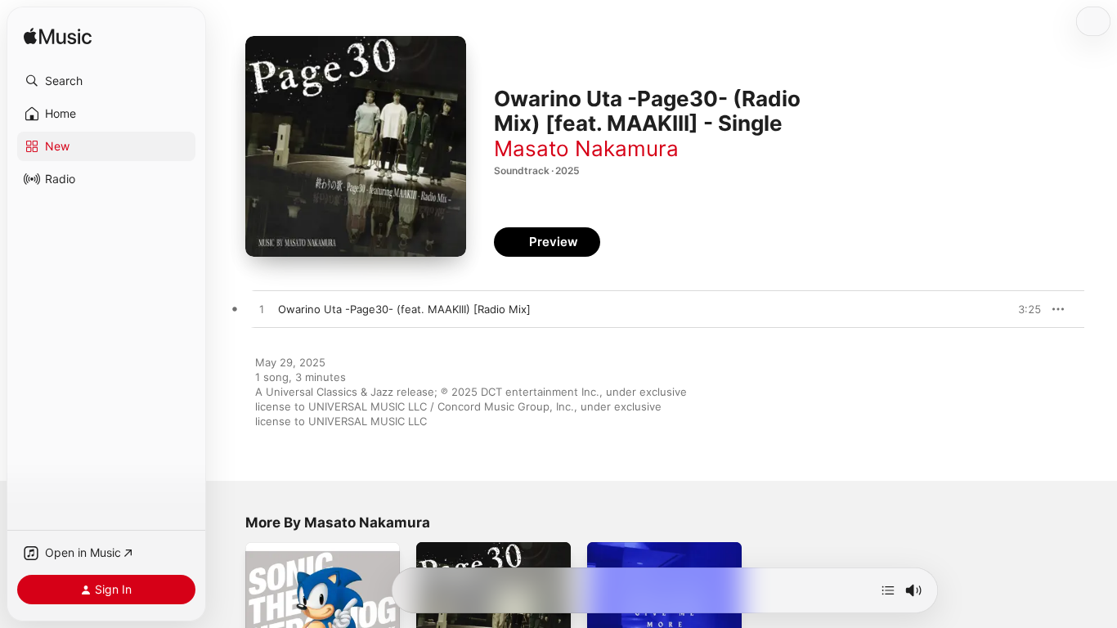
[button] (106, 81)
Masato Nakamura (586, 148)
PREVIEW (1023, 309)
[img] (58, 37)
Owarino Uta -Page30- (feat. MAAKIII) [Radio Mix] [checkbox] (404, 309)
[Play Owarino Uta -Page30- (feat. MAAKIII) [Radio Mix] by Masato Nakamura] (261, 310)
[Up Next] (888, 590)
